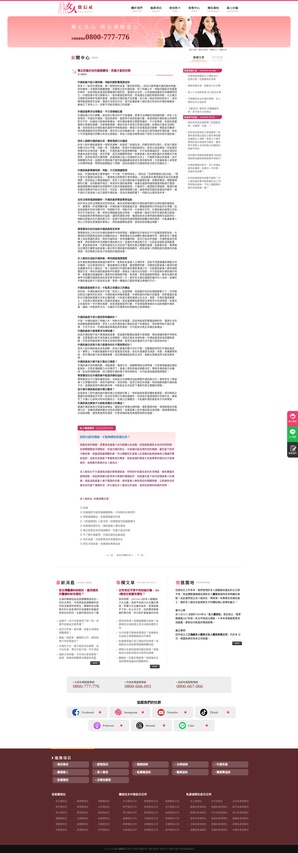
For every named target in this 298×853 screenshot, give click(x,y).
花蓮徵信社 (104, 824)
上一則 (110, 555)
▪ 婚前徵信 (62, 764)
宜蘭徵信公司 (151, 824)
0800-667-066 (189, 686)
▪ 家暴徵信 (62, 780)
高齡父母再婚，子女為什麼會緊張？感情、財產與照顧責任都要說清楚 (79, 656)
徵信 (151, 849)
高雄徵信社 (104, 818)
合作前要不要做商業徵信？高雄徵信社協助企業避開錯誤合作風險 (138, 634)
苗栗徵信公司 (151, 807)
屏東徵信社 (61, 824)
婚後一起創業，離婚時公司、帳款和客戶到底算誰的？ (79, 639)
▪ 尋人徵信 (101, 772)
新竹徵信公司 (130, 807)
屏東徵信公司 (130, 824)
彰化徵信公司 (130, 812)
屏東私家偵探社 (241, 824)
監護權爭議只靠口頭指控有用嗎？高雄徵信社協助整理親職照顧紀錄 (138, 643)
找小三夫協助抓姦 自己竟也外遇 (204, 92)
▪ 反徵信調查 (103, 780)
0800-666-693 (138, 686)
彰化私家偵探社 (241, 812)
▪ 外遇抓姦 (221, 764)
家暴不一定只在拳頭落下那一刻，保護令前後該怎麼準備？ (79, 623)
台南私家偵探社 (198, 824)
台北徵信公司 (130, 801)
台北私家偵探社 (241, 801)
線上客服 (293, 421)
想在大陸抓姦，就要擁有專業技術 (101, 544)
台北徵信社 (61, 801)
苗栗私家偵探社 (198, 812)
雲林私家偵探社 (198, 818)
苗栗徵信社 (82, 807)
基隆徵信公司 (151, 801)
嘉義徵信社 (61, 818)
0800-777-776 (100, 36)
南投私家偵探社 (219, 818)
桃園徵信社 (104, 801)
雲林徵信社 (82, 812)
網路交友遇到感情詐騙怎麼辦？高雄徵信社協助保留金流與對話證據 (138, 651)
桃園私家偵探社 (219, 807)
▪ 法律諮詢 (181, 764)
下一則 (140, 555)
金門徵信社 (104, 830)
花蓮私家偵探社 (219, 830)
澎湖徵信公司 (151, 830)
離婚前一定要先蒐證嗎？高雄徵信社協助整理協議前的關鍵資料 (138, 660)
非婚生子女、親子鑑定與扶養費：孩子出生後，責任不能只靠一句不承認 (79, 648)
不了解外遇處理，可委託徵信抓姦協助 (104, 535)
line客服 (292, 437)
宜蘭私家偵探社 (198, 830)
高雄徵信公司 (172, 818)
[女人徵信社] (78, 9)
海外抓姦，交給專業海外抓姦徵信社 (103, 539)
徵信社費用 (174, 849)
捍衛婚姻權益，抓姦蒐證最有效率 (101, 516)
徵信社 (201, 50)
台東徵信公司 (130, 830)
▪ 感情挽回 (101, 764)
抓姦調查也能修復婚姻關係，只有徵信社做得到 (109, 512)
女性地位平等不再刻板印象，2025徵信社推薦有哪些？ (139, 592)
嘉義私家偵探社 (241, 818)
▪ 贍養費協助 (222, 772)
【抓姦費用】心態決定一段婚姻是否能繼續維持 (109, 521)
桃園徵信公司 (172, 801)
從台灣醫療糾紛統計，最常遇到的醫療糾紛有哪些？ (78, 592)
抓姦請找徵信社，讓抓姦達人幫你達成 (104, 526)
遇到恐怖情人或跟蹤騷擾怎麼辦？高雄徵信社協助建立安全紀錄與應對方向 (138, 624)
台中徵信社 (104, 807)
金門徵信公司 (172, 830)
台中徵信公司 (172, 807)
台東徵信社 (61, 830)
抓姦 (85, 507)
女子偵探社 (217, 801)
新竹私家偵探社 (241, 807)
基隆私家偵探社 (198, 807)
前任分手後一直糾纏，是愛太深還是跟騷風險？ (79, 631)
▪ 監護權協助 (143, 772)
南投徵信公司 (172, 812)
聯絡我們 (293, 453)
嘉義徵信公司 (130, 818)
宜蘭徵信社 (82, 824)
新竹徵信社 (61, 807)
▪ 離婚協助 (181, 772)
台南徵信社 (82, 818)
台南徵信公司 (151, 818)
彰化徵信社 (61, 812)
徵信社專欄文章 (124, 555)
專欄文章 (223, 50)
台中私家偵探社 (219, 812)
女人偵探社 (196, 801)
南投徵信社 (104, 812)
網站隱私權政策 (187, 849)
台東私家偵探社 (241, 830)
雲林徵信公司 (151, 812)
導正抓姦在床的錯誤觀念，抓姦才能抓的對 (106, 530)
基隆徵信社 (82, 801)
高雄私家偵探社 (219, 824)
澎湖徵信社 (82, 830)
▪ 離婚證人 (62, 772)
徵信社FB (164, 849)
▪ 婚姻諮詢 (141, 764)
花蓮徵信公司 (172, 824)
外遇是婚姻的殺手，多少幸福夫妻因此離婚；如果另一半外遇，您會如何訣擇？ (204, 168)
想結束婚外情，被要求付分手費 (204, 85)
